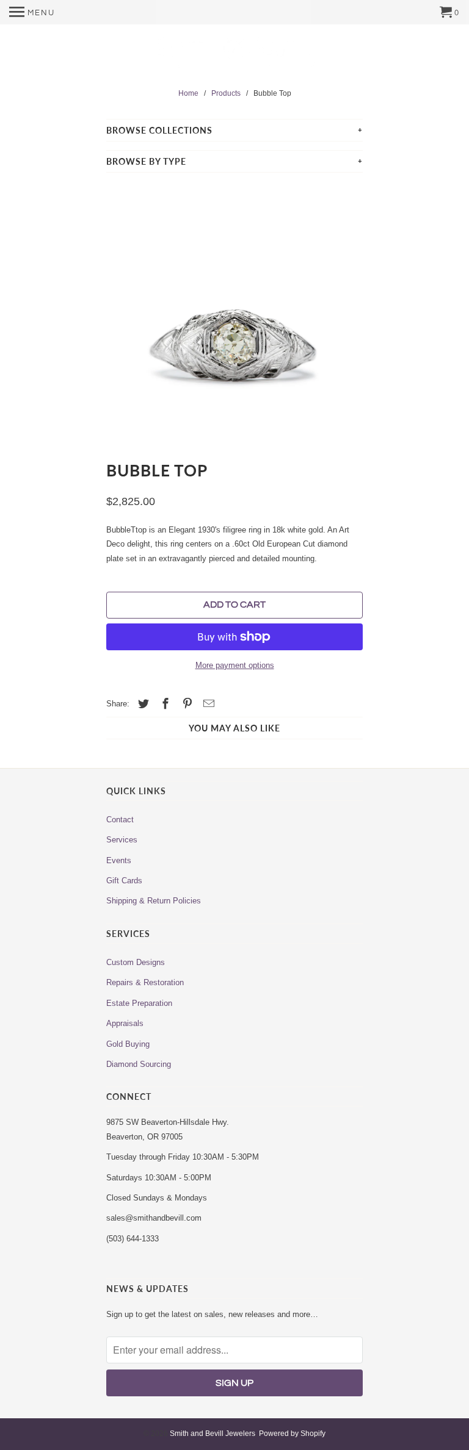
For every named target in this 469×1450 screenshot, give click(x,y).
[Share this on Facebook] (163, 704)
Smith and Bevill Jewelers (212, 1433)
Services (121, 839)
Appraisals (125, 1023)
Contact (120, 819)
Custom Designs (135, 962)
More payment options (234, 665)
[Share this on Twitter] (141, 704)
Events (118, 860)
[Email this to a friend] (207, 704)
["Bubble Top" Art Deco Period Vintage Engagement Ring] (234, 312)
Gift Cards (124, 880)
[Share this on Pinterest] (185, 704)
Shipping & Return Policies (153, 900)
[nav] (32, 12)
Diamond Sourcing (138, 1064)
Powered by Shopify (292, 1433)
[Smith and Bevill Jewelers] (234, 57)
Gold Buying (128, 1044)
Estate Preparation (139, 1003)
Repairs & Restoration (145, 982)
